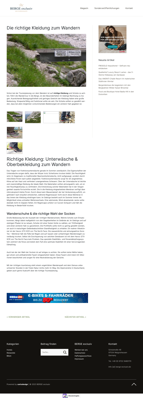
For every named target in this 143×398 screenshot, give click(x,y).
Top (134, 384)
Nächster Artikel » (75, 317)
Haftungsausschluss (83, 356)
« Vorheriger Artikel (18, 317)
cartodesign (22, 384)
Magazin (84, 8)
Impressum (79, 359)
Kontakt (129, 8)
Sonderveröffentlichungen (106, 8)
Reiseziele (11, 353)
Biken (9, 356)
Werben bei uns (81, 350)
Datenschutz (80, 353)
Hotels (9, 350)
